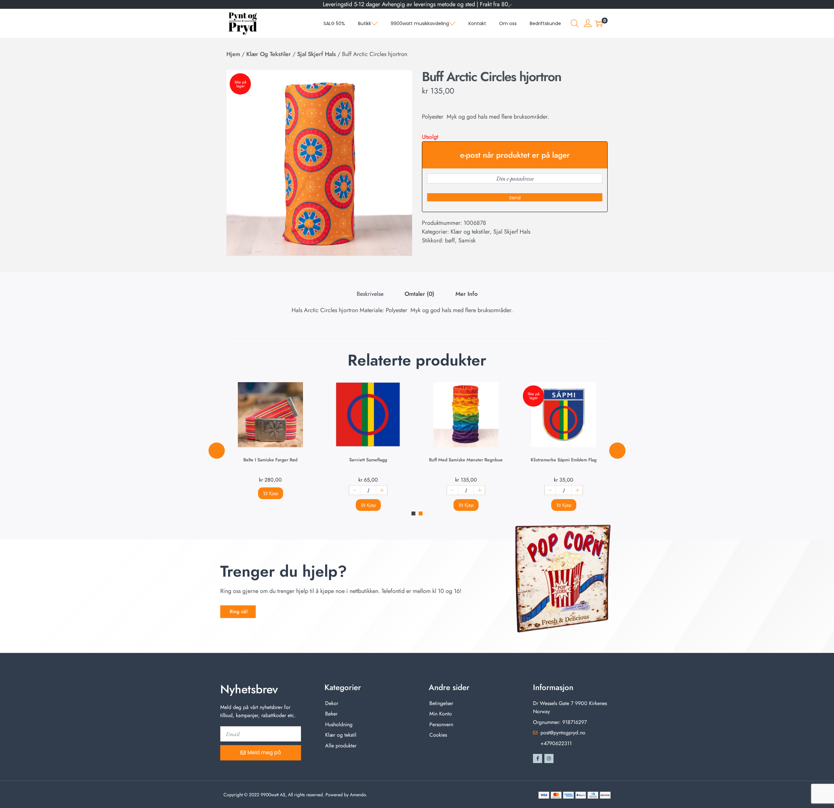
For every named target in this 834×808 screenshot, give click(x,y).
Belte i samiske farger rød (270, 459)
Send (515, 198)
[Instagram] (549, 758)
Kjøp (273, 493)
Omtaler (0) (419, 294)
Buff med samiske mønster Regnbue (466, 459)
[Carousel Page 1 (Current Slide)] (413, 513)
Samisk (467, 240)
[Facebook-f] (537, 758)
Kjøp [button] (371, 505)
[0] (599, 23)
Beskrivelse (370, 294)
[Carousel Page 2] (421, 513)
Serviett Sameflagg (368, 459)
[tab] (370, 294)
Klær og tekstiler (268, 54)
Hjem (233, 54)
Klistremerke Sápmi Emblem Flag (564, 459)
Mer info (466, 294)
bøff (450, 240)
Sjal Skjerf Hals (316, 54)
